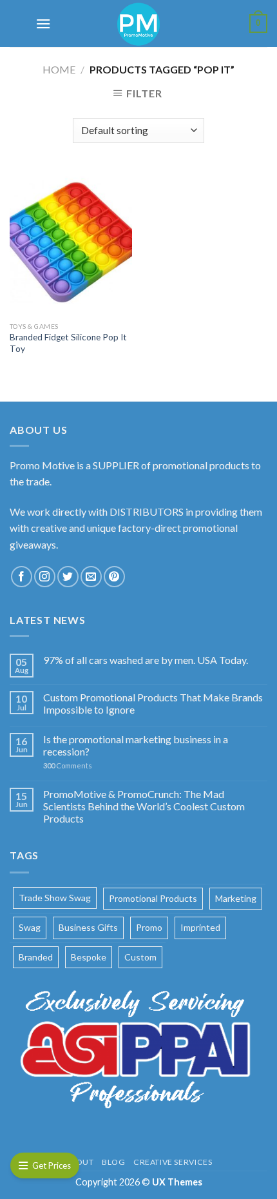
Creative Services (172, 1162)
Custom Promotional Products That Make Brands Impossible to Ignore (153, 703)
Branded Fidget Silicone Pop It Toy (68, 343)
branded (36, 956)
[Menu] (42, 23)
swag (30, 927)
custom (140, 956)
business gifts (88, 927)
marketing (235, 898)
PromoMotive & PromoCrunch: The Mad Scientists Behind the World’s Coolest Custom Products (144, 806)
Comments (67, 765)
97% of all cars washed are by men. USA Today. (145, 660)
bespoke (88, 956)
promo (149, 927)
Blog (113, 1162)
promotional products (153, 898)
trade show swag (55, 897)
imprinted (200, 927)
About (79, 1162)
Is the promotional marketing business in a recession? (135, 745)
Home (59, 69)
